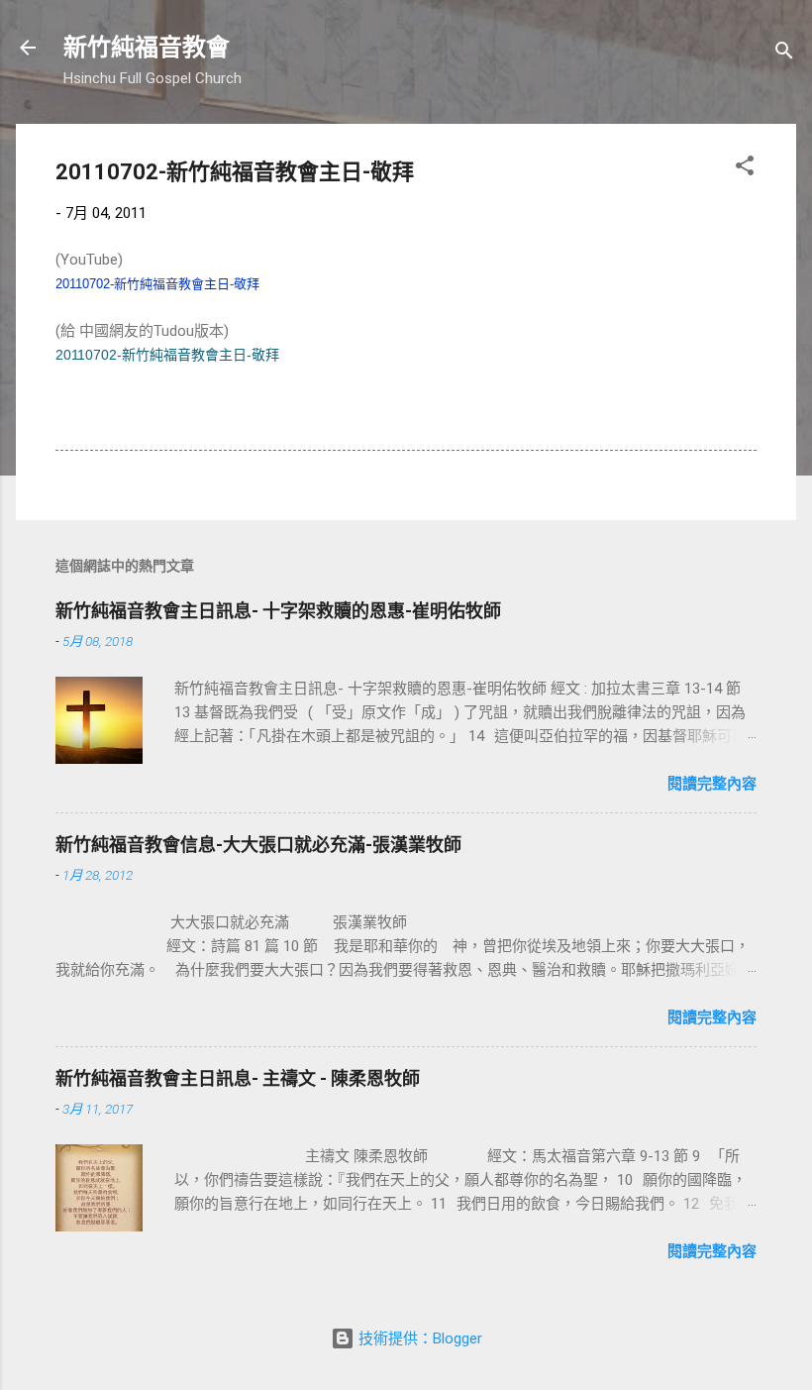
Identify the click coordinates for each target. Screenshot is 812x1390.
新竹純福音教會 (146, 47)
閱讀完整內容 (712, 784)
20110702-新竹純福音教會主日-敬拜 (157, 283)
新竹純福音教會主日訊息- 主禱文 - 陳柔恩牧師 (237, 1078)
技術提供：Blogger (418, 1338)
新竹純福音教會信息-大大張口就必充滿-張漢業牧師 (258, 844)
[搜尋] (784, 54)
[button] (745, 169)
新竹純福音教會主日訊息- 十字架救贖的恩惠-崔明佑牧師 (278, 610)
